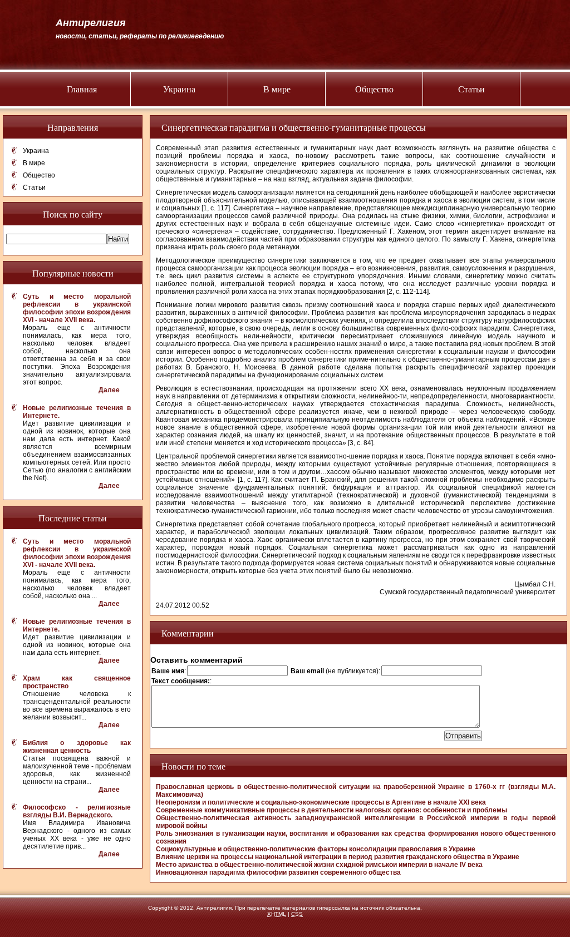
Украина (179, 89)
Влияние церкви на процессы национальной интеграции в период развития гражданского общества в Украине (337, 857)
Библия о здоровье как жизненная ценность (77, 746)
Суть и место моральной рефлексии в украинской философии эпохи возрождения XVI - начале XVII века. (77, 308)
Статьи (471, 89)
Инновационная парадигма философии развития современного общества (278, 872)
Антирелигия (91, 22)
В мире (277, 89)
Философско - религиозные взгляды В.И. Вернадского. (77, 811)
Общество (374, 89)
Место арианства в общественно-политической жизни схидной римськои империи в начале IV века (319, 865)
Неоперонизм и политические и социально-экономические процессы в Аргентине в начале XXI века (321, 802)
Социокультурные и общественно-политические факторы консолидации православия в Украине (315, 849)
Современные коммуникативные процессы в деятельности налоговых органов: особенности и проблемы (331, 810)
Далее (109, 390)
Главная (82, 89)
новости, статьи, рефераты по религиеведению (140, 36)
